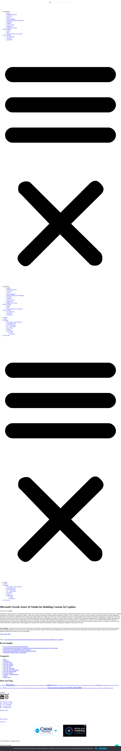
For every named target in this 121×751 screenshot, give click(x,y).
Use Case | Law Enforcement (11, 670)
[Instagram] (6, 697)
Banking (4, 685)
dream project (77, 685)
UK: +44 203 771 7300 (6, 703)
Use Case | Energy (8, 665)
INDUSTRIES (7, 29)
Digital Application (70, 685)
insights (5, 317)
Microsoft (12, 334)
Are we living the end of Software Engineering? (15, 646)
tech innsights (75, 687)
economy (82, 685)
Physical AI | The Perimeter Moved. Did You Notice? (17, 649)
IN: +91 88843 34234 (5, 707)
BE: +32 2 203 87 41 (5, 706)
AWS (11, 332)
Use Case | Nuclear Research (10, 674)
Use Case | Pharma (8, 673)
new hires (116, 685)
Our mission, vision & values (14, 322)
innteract (111, 685)
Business (10, 685)
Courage (30, 685)
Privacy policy (102, 748)
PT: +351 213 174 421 (6, 701)
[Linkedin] (2, 697)
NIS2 (4, 688)
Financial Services (87, 685)
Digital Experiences (12, 14)
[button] (60, 163)
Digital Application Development (15, 20)
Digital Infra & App (12, 28)
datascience (54, 685)
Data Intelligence (11, 19)
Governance (93, 685)
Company (5, 320)
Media (5, 659)
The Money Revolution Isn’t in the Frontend (14, 652)
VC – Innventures (11, 326)
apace (1, 685)
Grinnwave (99, 685)
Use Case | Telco (7, 662)
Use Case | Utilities (8, 664)
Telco (8, 32)
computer (22, 685)
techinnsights (63, 688)
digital (65, 685)
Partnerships (10, 331)
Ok (96, 748)
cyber (46, 685)
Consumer (27, 685)
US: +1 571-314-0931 (6, 704)
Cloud (8, 17)
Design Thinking (61, 685)
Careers (5, 319)
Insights (5, 676)
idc (109, 685)
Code (19, 685)
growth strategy (105, 685)
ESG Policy (10, 328)
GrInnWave (6, 661)
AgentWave (10, 39)
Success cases (6, 677)
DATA (49, 685)
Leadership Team (11, 323)
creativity (34, 685)
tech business (53, 688)
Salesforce (9, 22)
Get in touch (6, 335)
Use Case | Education (8, 668)
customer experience (40, 685)
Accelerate (9, 16)
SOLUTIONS (7, 35)
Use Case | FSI (7, 667)
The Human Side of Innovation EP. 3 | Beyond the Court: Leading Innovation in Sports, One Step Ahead (30, 648)
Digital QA (9, 26)
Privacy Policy (4, 719)
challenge (16, 685)
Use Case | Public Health (9, 671)
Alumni (9, 329)
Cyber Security (10, 25)
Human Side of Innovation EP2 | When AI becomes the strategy (19, 651)
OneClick (9, 38)
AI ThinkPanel (10, 36)
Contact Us (3, 722)
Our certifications (11, 325)
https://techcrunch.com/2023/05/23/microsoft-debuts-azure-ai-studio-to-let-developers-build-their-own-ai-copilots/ (34, 639)
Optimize (9, 23)
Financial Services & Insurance (15, 34)
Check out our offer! (5, 634)
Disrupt (8, 13)
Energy (8, 31)
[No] (119, 748)
